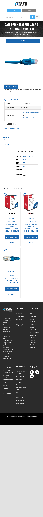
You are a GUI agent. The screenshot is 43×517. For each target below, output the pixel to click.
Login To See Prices (11, 86)
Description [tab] (6, 144)
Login (14, 10)
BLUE (24, 166)
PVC (23, 163)
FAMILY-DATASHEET (12, 128)
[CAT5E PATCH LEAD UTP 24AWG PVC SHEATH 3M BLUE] (11, 258)
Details (12, 242)
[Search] (32, 17)
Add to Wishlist (13, 100)
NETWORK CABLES (29, 117)
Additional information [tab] (6, 139)
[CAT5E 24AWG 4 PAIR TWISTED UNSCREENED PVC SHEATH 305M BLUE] (31, 203)
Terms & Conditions (32, 416)
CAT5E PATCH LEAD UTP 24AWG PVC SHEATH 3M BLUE (12, 280)
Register (29, 10)
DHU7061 (11, 218)
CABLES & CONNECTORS (31, 113)
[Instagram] (37, 372)
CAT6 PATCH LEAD (28, 156)
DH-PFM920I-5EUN (31, 221)
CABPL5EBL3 (12, 272)
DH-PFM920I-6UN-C (11, 221)
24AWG (24, 159)
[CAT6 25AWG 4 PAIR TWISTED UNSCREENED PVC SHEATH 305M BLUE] (11, 203)
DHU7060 (31, 218)
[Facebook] (32, 372)
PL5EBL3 (12, 275)
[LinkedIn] (32, 376)
